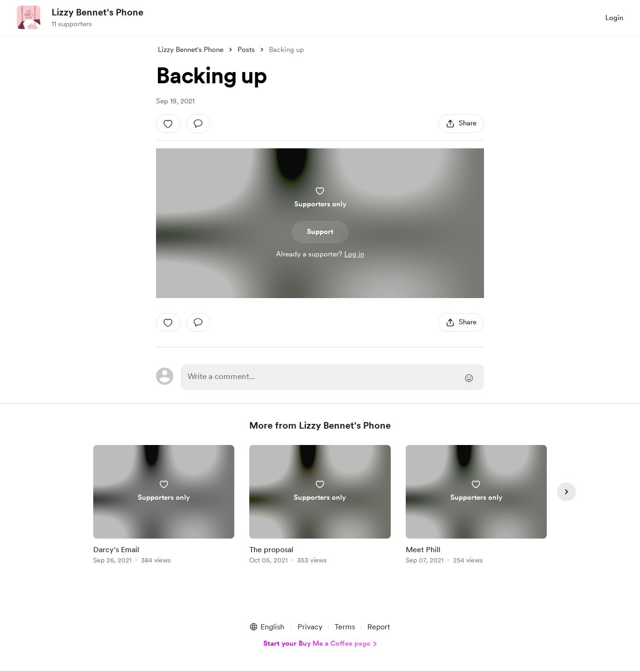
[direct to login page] (332, 377)
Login (614, 18)
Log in (354, 254)
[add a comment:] (198, 123)
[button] (266, 627)
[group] (163, 506)
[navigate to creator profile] (28, 17)
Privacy (310, 626)
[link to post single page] (163, 506)
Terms (345, 626)
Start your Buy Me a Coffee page (316, 643)
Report (378, 626)
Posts (246, 49)
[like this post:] (168, 123)
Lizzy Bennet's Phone (97, 12)
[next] (566, 491)
